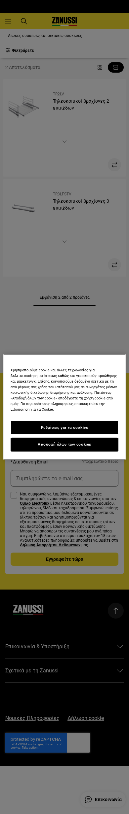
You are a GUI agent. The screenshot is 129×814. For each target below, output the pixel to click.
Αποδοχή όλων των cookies (64, 444)
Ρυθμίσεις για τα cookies (64, 427)
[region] (64, 407)
